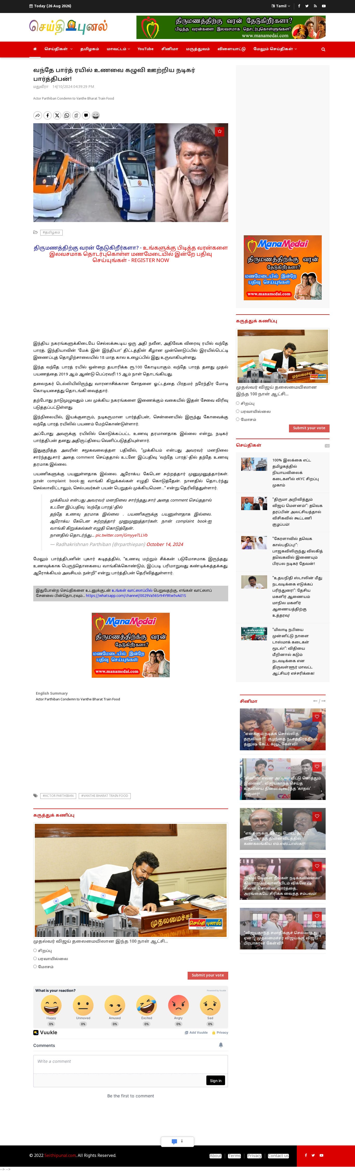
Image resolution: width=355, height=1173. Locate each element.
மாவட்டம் (116, 49)
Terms (234, 1156)
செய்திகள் (56, 49)
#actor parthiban (58, 796)
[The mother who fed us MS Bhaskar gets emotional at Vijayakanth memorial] (283, 829)
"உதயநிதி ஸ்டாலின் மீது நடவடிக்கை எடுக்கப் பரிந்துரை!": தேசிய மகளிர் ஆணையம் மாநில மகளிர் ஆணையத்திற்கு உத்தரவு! (297, 597)
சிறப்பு (45, 951)
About (215, 1156)
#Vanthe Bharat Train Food (104, 796)
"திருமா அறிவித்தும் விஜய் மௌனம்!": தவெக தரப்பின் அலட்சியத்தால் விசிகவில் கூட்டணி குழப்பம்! (297, 512)
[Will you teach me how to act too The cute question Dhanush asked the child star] (283, 729)
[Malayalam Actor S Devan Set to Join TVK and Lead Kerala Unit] (254, 542)
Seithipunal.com (60, 1155)
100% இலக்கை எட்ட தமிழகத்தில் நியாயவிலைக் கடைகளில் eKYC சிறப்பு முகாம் (295, 473)
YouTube (146, 49)
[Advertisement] (130, 300)
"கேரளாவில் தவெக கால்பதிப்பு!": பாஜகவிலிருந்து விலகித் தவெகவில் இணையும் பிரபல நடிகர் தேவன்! (297, 551)
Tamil (281, 6)
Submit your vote (208, 975)
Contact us (278, 1156)
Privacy (254, 1156)
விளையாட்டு (232, 49)
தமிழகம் (89, 49)
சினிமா (169, 49)
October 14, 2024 (164, 545)
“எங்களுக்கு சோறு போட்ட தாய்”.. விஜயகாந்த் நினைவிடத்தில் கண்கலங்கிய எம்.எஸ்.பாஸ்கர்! (276, 838)
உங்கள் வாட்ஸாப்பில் (132, 591)
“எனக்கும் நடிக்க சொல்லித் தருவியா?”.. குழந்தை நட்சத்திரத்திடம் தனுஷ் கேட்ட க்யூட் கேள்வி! (280, 739)
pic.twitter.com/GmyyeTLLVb (121, 535)
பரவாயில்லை (53, 959)
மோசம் (46, 967)
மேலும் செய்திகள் (273, 49)
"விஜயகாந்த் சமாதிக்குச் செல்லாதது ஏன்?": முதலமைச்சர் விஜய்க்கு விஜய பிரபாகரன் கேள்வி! (281, 938)
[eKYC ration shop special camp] (254, 464)
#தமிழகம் (51, 232)
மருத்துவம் (198, 49)
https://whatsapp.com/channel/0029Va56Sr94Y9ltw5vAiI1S (136, 596)
